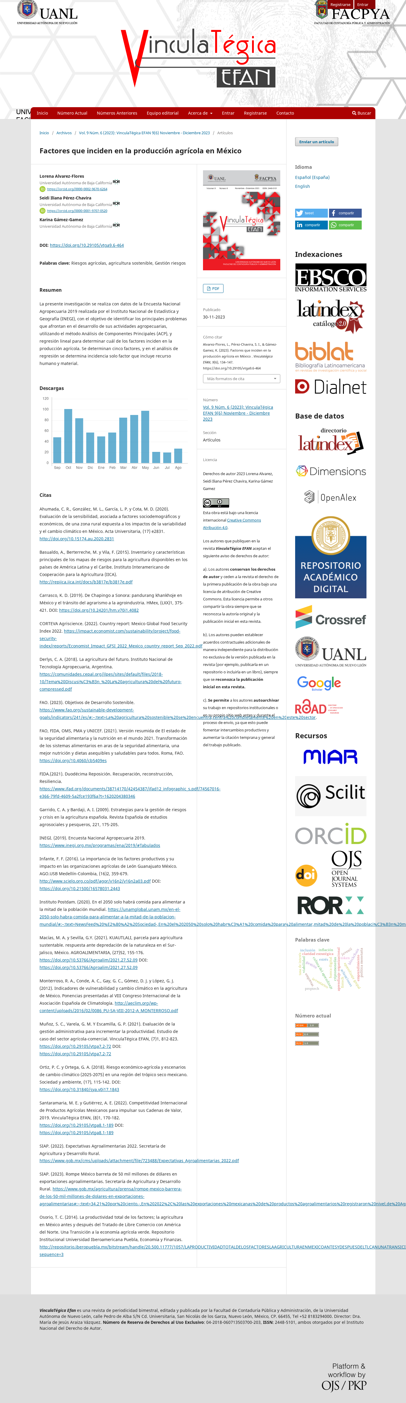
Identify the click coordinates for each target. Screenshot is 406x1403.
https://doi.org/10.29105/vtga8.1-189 (77, 1125)
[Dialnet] (330, 392)
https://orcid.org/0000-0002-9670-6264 (77, 189)
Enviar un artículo (316, 141)
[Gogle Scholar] (319, 691)
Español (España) (312, 177)
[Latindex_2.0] (330, 333)
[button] (311, 213)
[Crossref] (330, 627)
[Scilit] (330, 814)
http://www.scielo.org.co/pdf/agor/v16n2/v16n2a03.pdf (95, 881)
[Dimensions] (330, 477)
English (302, 186)
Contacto (285, 113)
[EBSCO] (330, 291)
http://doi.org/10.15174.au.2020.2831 (77, 538)
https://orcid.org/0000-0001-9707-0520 (77, 211)
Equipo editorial (163, 113)
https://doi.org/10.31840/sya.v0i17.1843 (79, 1089)
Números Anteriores (117, 113)
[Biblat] (330, 370)
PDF (215, 288)
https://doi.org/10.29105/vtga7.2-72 (75, 1046)
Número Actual (72, 113)
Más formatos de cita (225, 378)
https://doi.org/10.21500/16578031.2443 (80, 888)
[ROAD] (319, 712)
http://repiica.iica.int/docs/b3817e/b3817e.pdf (86, 582)
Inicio (42, 113)
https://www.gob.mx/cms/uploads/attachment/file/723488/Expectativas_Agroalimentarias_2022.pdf (139, 1160)
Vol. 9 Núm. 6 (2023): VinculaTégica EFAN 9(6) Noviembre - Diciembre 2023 (144, 132)
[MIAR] (330, 768)
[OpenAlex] (330, 507)
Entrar (228, 113)
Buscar (363, 113)
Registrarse (255, 113)
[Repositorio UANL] (330, 597)
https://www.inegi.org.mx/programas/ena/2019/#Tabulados (100, 845)
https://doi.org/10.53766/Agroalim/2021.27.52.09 (89, 960)
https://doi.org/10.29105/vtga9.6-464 (87, 245)
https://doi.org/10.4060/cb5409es (73, 760)
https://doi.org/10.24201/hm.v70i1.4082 (99, 610)
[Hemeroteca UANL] (330, 666)
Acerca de (198, 113)
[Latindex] (330, 456)
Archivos (64, 132)
